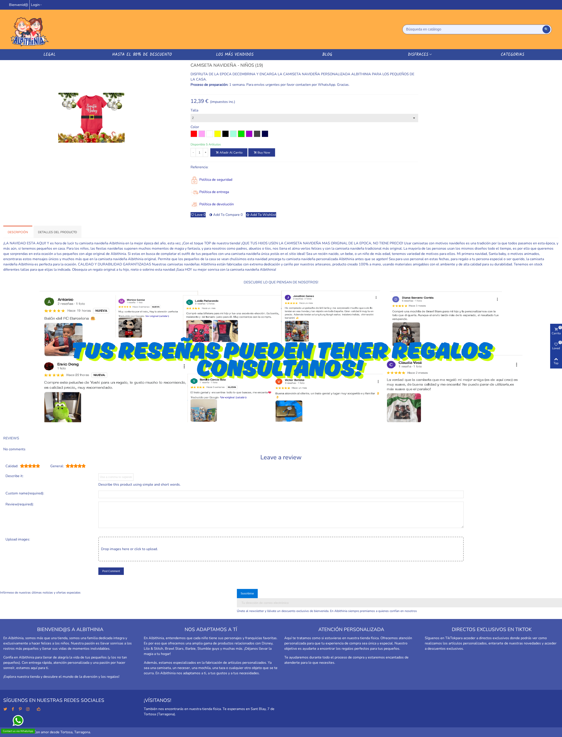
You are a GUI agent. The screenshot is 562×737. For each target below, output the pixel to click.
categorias (512, 54)
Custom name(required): (24, 493)
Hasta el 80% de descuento (142, 54)
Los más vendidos (235, 54)
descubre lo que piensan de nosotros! (281, 282)
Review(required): (19, 504)
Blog (327, 54)
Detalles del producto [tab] (57, 232)
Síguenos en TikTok (440, 638)
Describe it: (14, 476)
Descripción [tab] (18, 232)
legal (49, 54)
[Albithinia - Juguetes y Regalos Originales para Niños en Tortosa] (30, 29)
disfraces (418, 54)
